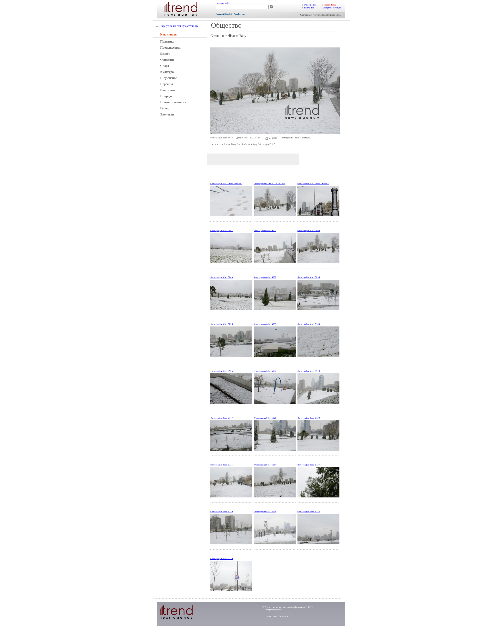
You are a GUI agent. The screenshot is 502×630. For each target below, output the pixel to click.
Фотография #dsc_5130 (308, 418)
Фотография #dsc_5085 (265, 230)
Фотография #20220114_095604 (313, 183)
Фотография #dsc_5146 (265, 511)
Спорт (164, 65)
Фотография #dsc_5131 (221, 465)
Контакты (283, 616)
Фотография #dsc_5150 (221, 558)
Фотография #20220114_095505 (269, 183)
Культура (167, 72)
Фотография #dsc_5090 (265, 277)
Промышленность (173, 102)
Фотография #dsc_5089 (221, 277)
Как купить (168, 34)
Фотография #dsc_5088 (308, 230)
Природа (166, 96)
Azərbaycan (239, 14)
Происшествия (170, 47)
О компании (270, 616)
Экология (167, 114)
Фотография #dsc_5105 (221, 371)
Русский (220, 14)
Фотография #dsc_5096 (221, 324)
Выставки (167, 90)
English (228, 14)
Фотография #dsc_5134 (265, 465)
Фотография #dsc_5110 (308, 371)
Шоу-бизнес (168, 78)
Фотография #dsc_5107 (265, 371)
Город (164, 108)
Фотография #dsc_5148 (308, 511)
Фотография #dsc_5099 (265, 324)
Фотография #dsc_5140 (221, 511)
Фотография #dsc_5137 (308, 465)
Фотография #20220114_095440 (226, 183)
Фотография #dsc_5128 (265, 418)
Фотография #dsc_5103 (308, 324)
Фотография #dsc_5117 (221, 418)
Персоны (166, 84)
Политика (167, 41)
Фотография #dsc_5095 (308, 277)
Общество (167, 59)
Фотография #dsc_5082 (221, 230)
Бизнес (165, 53)
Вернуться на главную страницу (179, 26)
